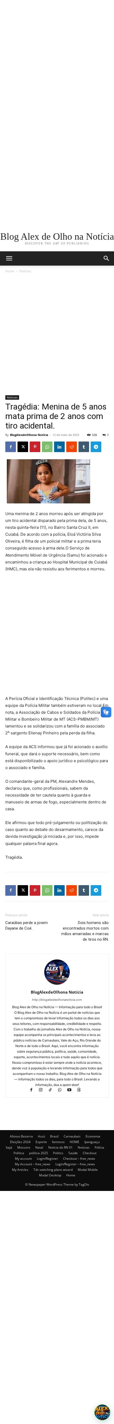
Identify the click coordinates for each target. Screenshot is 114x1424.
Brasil (54, 1136)
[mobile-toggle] (9, 258)
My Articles (20, 1169)
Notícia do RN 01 (60, 1147)
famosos (58, 1142)
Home (9, 271)
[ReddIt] (71, 447)
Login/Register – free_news (75, 1164)
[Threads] (81, 1090)
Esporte (41, 1142)
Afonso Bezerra (21, 1136)
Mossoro (23, 1147)
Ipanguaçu (92, 1142)
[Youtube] (72, 1090)
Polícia (99, 1147)
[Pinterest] (35, 447)
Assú (41, 1136)
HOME (74, 1142)
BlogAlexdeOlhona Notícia (29, 435)
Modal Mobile (88, 1169)
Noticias (25, 271)
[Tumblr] (83, 447)
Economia (93, 1136)
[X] (22, 447)
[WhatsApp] (47, 447)
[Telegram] (96, 447)
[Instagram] (43, 1090)
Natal (39, 1147)
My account (23, 1158)
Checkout (90, 1153)
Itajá (9, 1147)
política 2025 (38, 1153)
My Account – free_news (32, 1164)
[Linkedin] (59, 447)
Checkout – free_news (79, 1158)
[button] (106, 258)
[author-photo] (57, 984)
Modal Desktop (50, 1175)
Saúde (73, 1153)
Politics (58, 1153)
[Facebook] (10, 447)
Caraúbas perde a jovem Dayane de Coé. (26, 925)
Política (19, 1153)
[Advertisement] (57, 57)
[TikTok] (53, 1090)
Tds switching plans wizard (53, 1169)
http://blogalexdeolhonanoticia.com (57, 1000)
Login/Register (47, 1158)
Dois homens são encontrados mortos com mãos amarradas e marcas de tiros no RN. (85, 931)
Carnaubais (72, 1136)
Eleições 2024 (20, 1142)
